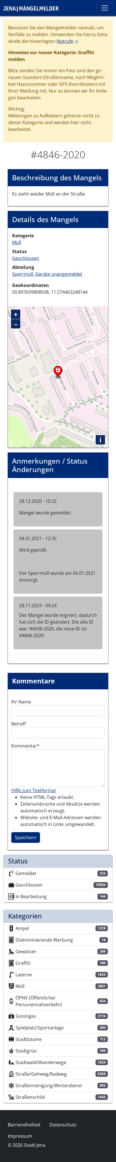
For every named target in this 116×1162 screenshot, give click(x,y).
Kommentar (24, 746)
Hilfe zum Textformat (33, 790)
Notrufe (67, 41)
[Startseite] (33, 8)
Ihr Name (21, 702)
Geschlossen (25, 258)
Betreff (18, 724)
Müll (16, 242)
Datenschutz (63, 1125)
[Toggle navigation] (105, 8)
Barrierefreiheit (24, 1125)
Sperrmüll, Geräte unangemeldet (47, 274)
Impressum (20, 1136)
